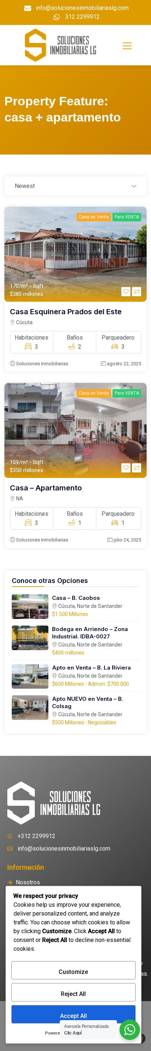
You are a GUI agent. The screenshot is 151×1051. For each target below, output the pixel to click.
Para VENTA (127, 217)
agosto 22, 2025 (124, 363)
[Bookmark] (125, 291)
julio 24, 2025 (127, 540)
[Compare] (136, 291)
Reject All (73, 993)
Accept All (73, 1015)
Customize (73, 971)
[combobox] (75, 186)
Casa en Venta (94, 217)
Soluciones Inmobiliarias (42, 363)
